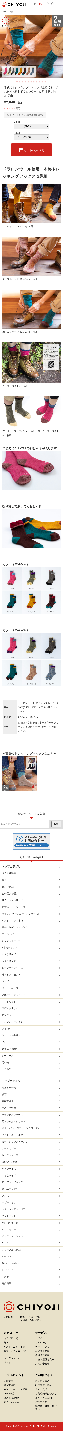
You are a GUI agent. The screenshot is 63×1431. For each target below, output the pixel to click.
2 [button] (20, 82)
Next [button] (59, 47)
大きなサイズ (9, 961)
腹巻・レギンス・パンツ (15, 927)
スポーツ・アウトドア (13, 994)
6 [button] (32, 82)
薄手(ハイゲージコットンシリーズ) (20, 913)
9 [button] (40, 82)
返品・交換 (41, 1389)
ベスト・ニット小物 (12, 920)
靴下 (12, 12)
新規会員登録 (42, 1351)
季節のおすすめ (10, 1008)
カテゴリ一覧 (11, 1338)
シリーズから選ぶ (11, 1035)
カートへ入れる (34, 150)
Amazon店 (9, 1393)
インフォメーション (12, 1021)
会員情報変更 (42, 1355)
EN (40, 4)
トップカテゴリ (11, 866)
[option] (31, 46)
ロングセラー (9, 1015)
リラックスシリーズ (12, 900)
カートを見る (42, 1346)
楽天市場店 (9, 1385)
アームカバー (9, 934)
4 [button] (26, 82)
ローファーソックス (12, 967)
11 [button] (46, 82)
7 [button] (34, 82)
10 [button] (43, 82)
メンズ (5, 981)
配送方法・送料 (43, 1385)
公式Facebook (11, 1402)
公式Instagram (11, 1397)
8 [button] (37, 82)
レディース (8, 1055)
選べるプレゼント (11, 974)
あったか (6, 1028)
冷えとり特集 (9, 873)
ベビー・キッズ (10, 988)
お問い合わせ (42, 1363)
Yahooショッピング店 (15, 1389)
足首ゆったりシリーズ (13, 907)
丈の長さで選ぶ (10, 893)
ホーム (5, 12)
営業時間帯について (45, 1393)
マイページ (41, 1342)
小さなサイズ (9, 954)
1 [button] (18, 82)
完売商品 (6, 1069)
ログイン (40, 1338)
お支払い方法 (42, 1381)
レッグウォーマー (11, 940)
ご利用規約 (41, 1402)
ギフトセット (9, 1001)
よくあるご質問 (43, 1397)
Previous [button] (4, 47)
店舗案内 (8, 1381)
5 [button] (29, 82)
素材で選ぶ (8, 886)
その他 (5, 1062)
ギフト (7, 1362)
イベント (6, 1042)
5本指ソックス (9, 947)
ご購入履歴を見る (44, 1359)
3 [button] (23, 82)
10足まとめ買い (10, 1048)
